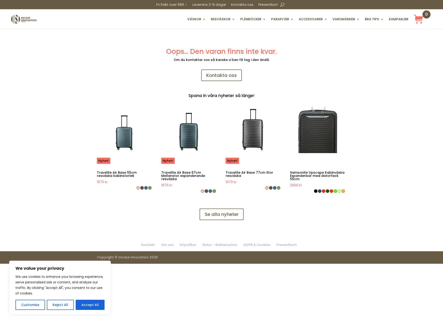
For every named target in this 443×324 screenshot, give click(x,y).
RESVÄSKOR (220, 19)
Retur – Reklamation (220, 244)
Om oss (167, 244)
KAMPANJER (398, 19)
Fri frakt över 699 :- (171, 5)
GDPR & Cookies (256, 244)
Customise (30, 305)
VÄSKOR (194, 19)
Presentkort (268, 5)
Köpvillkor (188, 244)
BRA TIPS (372, 19)
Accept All (90, 305)
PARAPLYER (280, 19)
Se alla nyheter (222, 214)
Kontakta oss (242, 5)
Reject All (60, 305)
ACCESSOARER (311, 19)
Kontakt (148, 244)
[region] (60, 288)
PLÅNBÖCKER (250, 19)
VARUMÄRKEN (343, 19)
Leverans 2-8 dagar (209, 5)
